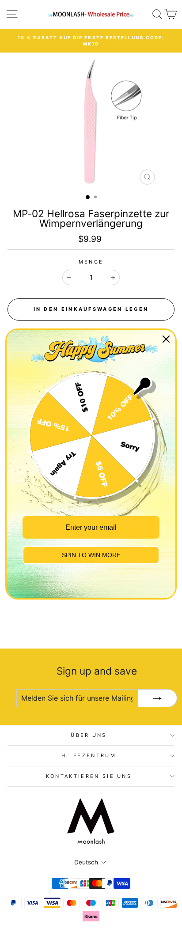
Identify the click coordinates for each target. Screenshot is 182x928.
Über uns (89, 735)
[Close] (166, 339)
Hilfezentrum (88, 755)
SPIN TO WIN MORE (91, 554)
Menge (91, 262)
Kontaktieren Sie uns (89, 776)
